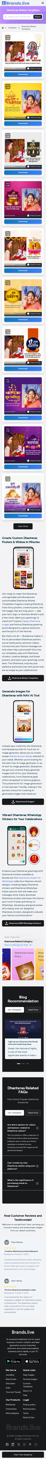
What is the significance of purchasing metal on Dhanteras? (20, 1183)
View (27, 52)
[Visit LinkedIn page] (14, 1444)
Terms (26, 1413)
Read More (33, 1010)
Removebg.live (12, 1413)
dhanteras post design (20, 756)
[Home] (15, 3)
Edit (17, 52)
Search (38, 17)
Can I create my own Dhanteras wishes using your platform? (21, 1166)
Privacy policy (29, 1404)
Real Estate (11, 1379)
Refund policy (29, 1409)
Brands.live (23, 1332)
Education (10, 1383)
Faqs (25, 1395)
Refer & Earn (28, 1417)
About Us (27, 1391)
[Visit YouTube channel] (37, 1444)
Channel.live (11, 1409)
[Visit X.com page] (20, 1444)
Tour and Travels (13, 1392)
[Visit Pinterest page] (31, 1444)
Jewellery (10, 1375)
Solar (8, 1388)
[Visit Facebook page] (9, 1444)
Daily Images (28, 1375)
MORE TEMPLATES (12, 937)
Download (23, 74)
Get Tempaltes (14, 1010)
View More (23, 526)
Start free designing (23, 1454)
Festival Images (30, 1379)
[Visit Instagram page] (26, 1444)
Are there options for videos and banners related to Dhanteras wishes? (21, 1128)
